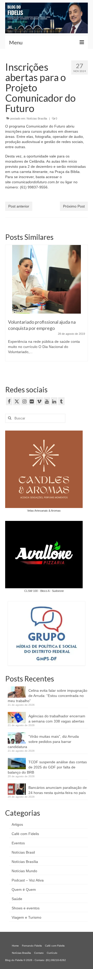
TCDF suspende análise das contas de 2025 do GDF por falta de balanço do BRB (47, 767)
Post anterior (18, 206)
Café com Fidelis (25, 834)
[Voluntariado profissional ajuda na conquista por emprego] (46, 279)
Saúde (17, 899)
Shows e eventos (26, 908)
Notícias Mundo (24, 871)
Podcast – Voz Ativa (28, 880)
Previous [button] (9, 308)
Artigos (17, 824)
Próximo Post (74, 206)
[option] (46, 306)
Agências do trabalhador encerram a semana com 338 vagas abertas (56, 718)
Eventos (18, 843)
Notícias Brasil (23, 852)
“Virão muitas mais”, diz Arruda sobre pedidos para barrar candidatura (43, 741)
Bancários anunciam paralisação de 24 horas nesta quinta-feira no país (57, 790)
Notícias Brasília (37, 118)
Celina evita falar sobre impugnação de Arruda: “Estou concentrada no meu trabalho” (47, 695)
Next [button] (83, 308)
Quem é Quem (24, 889)
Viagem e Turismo (26, 917)
